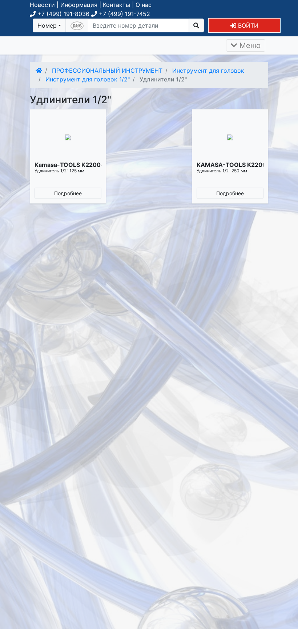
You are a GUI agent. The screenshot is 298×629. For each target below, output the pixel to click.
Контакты (116, 4)
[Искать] (196, 25)
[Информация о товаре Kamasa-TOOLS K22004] (68, 137)
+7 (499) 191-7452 (123, 13)
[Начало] (39, 70)
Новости (42, 4)
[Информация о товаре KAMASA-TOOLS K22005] (230, 137)
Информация (78, 4)
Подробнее (68, 193)
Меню (249, 45)
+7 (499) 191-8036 (62, 13)
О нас (144, 4)
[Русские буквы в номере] (77, 25)
